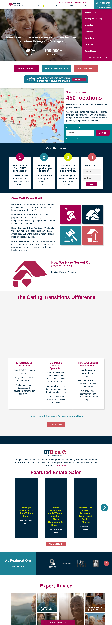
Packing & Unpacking (93, 19)
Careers (78, 2)
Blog (84, 2)
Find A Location (25, 68)
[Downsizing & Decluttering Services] (92, 214)
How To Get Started (55, 68)
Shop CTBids (57, 544)
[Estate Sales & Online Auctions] (70, 235)
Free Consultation (58, 622)
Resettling (89, 25)
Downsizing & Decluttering (24, 214)
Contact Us (56, 424)
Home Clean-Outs (20, 241)
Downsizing (89, 38)
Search (102, 133)
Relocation (16, 204)
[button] (7, 507)
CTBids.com (60, 465)
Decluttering (89, 32)
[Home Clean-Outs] (92, 235)
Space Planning (91, 51)
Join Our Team (85, 68)
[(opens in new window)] (52, 563)
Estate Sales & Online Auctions (27, 228)
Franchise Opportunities (65, 2)
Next (92, 184)
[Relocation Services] (70, 214)
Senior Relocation (92, 12)
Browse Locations (74, 139)
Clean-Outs (89, 44)
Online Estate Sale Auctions (96, 57)
